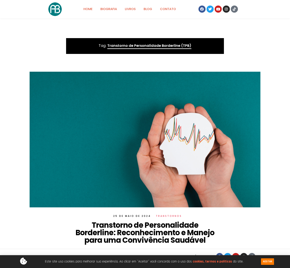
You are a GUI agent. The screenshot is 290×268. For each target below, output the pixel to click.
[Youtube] (218, 9)
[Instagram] (226, 9)
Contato (168, 9)
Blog (148, 9)
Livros (130, 9)
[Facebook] (202, 9)
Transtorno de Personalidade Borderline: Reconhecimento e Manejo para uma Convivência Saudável (145, 232)
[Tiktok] (234, 9)
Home (88, 9)
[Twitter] (210, 9)
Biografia (108, 9)
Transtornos (169, 216)
